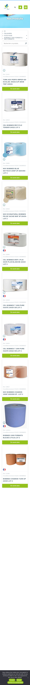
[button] (26, 7)
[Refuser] (28, 677)
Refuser (19, 680)
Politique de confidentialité (15, 682)
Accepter (12, 680)
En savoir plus (15, 89)
